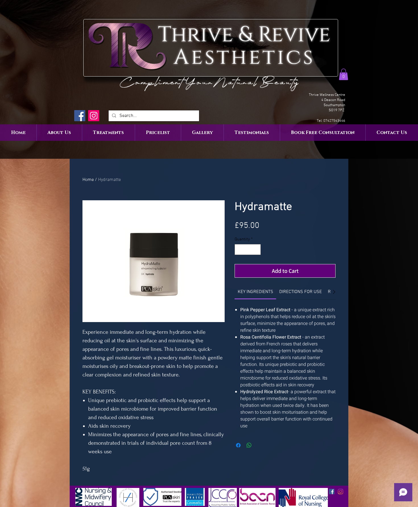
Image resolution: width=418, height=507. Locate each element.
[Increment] (256, 249)
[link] (255, 292)
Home (88, 180)
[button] (343, 74)
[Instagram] (93, 115)
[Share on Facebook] (238, 445)
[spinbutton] (248, 249)
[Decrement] (239, 249)
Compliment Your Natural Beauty (210, 82)
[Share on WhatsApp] (249, 445)
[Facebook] (79, 115)
